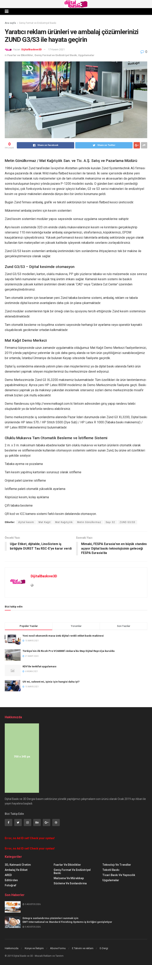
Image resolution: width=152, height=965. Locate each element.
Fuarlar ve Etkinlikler (20, 55)
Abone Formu (58, 948)
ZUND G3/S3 (127, 522)
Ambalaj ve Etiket (16, 869)
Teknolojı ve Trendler (116, 864)
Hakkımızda (11, 948)
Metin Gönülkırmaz (89, 522)
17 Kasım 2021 (56, 49)
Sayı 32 (110, 522)
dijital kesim (26, 522)
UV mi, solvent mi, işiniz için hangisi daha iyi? (51, 681)
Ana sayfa (10, 23)
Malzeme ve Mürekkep (69, 878)
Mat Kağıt (45, 522)
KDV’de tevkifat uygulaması (39, 666)
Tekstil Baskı (110, 869)
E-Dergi (104, 948)
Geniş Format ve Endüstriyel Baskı (37, 23)
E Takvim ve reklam (82, 948)
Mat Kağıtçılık (64, 522)
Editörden (11, 880)
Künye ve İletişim (34, 948)
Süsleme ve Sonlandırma (70, 883)
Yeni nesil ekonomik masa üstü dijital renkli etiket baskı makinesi (63, 635)
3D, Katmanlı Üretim (18, 864)
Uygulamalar (86, 55)
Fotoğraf (10, 885)
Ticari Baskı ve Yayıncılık (118, 875)
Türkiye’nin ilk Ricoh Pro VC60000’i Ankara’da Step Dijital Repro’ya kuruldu (69, 650)
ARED (8, 875)
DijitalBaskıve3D (31, 49)
